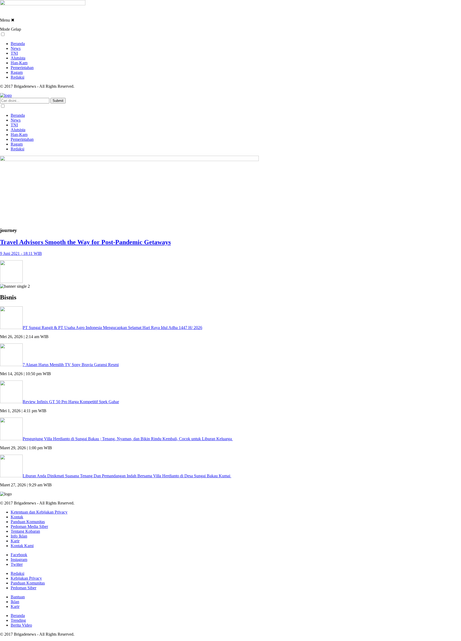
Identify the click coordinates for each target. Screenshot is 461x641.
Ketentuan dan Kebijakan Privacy (39, 512)
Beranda (18, 43)
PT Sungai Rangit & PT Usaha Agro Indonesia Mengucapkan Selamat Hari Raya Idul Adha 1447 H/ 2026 (112, 327)
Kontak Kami (22, 545)
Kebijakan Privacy (26, 578)
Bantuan (18, 597)
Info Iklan (19, 536)
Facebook (19, 554)
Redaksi (17, 77)
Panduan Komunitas (28, 521)
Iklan (15, 601)
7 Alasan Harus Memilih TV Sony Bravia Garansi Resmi (71, 364)
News (16, 48)
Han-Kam (19, 63)
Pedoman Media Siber (29, 526)
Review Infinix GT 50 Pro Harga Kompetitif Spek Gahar (71, 401)
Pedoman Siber (23, 588)
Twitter (17, 564)
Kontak (17, 517)
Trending (18, 620)
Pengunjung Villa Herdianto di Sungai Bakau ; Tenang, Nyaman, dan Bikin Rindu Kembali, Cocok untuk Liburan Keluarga (128, 438)
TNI (14, 53)
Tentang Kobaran (25, 531)
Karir (15, 541)
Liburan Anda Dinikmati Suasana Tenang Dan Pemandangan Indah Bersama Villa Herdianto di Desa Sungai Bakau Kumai (127, 476)
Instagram (19, 559)
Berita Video (21, 625)
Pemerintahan (22, 67)
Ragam (17, 72)
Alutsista (18, 58)
